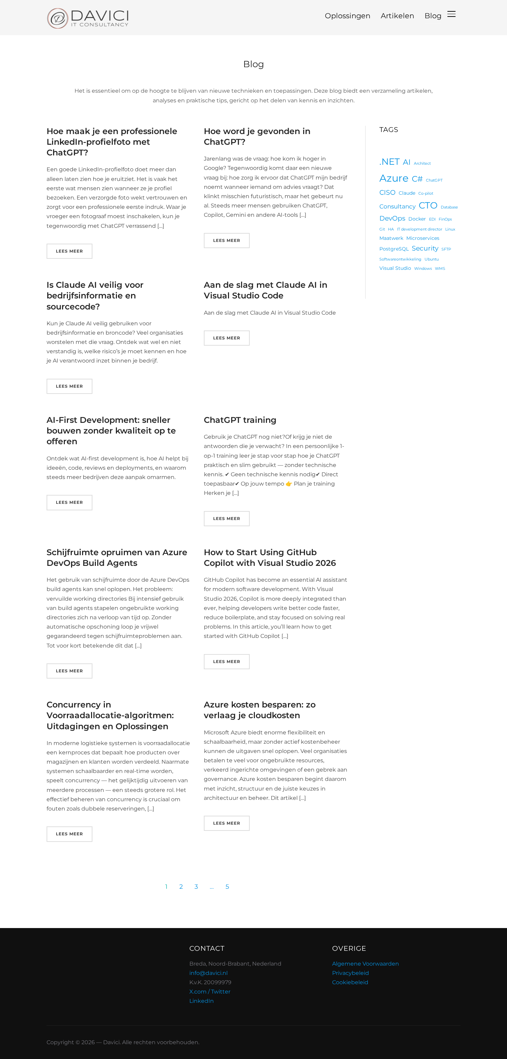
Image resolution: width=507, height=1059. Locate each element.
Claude (407, 193)
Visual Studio (395, 268)
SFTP (446, 249)
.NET (389, 161)
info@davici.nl (208, 973)
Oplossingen (347, 15)
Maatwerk (391, 238)
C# (417, 179)
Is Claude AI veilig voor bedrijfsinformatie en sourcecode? (95, 295)
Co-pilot (425, 193)
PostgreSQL (394, 249)
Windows (423, 268)
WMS (440, 268)
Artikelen (397, 15)
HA (391, 229)
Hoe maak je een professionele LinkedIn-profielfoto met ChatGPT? (112, 141)
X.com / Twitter (209, 991)
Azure (394, 178)
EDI (432, 219)
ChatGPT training (240, 420)
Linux (450, 229)
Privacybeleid (350, 973)
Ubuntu (432, 259)
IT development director (419, 229)
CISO (387, 192)
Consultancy (397, 206)
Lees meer (69, 251)
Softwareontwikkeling (400, 259)
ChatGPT (434, 180)
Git (382, 229)
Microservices (422, 238)
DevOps (392, 218)
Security (425, 248)
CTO (428, 205)
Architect (422, 163)
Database (449, 207)
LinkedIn (201, 1001)
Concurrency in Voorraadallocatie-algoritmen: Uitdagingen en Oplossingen (110, 715)
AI (407, 162)
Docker (417, 219)
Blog (433, 15)
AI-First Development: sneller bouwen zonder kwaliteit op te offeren (111, 430)
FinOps (445, 219)
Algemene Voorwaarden (365, 963)
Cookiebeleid (350, 982)
